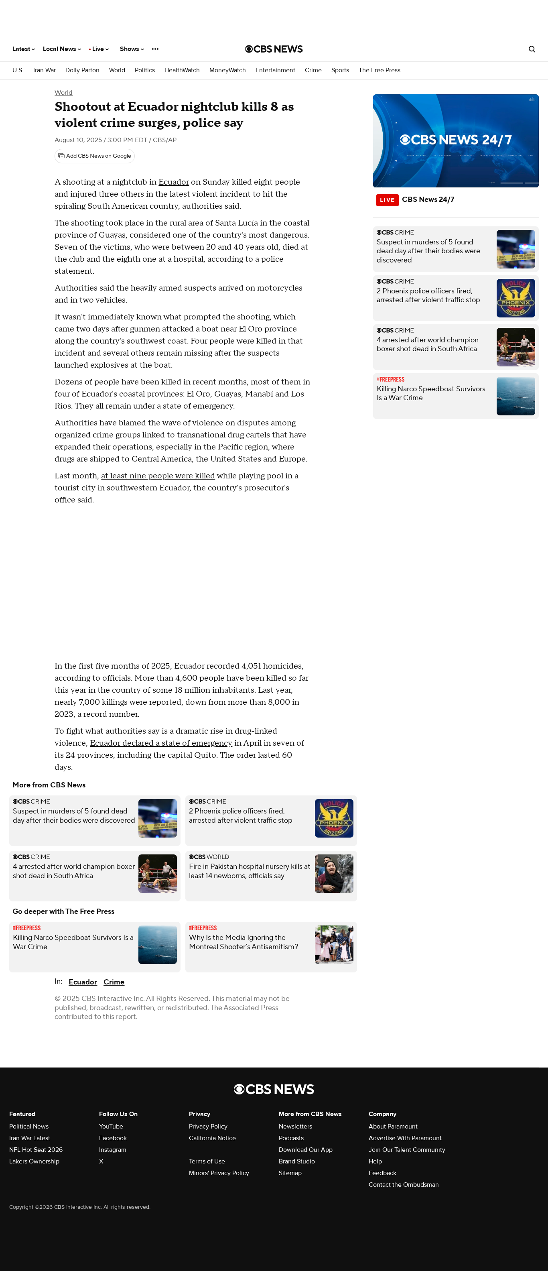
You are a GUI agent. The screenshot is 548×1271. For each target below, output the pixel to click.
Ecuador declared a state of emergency (161, 743)
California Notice (212, 1138)
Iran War (44, 70)
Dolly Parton (82, 70)
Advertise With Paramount (405, 1138)
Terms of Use (207, 1161)
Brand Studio (297, 1161)
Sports (340, 70)
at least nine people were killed (158, 476)
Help (375, 1161)
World (117, 70)
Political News (29, 1126)
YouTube (111, 1126)
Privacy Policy (208, 1126)
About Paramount (393, 1126)
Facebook (113, 1138)
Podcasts (291, 1138)
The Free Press (379, 70)
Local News (60, 49)
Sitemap (290, 1173)
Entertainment (275, 70)
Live (99, 49)
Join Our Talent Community (407, 1150)
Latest (22, 49)
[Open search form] (532, 49)
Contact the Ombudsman (404, 1185)
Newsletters (295, 1126)
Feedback (382, 1173)
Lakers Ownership (34, 1161)
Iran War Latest (29, 1138)
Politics (145, 70)
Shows (130, 49)
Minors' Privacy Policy (219, 1173)
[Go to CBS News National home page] (274, 49)
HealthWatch (182, 70)
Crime (313, 70)
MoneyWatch (227, 70)
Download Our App (306, 1150)
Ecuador (173, 182)
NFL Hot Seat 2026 (36, 1150)
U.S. (18, 70)
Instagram (112, 1150)
